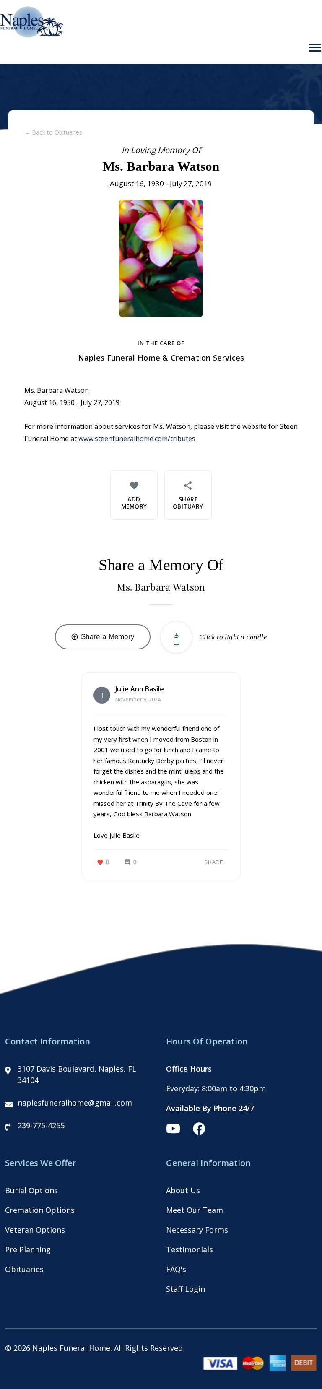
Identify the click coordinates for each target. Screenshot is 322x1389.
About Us (183, 1190)
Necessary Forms (197, 1230)
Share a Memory (103, 637)
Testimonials (189, 1249)
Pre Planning (28, 1249)
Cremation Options (40, 1210)
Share (213, 862)
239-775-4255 (41, 1125)
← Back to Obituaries (53, 132)
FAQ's (176, 1269)
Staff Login (185, 1289)
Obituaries (24, 1269)
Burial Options (31, 1190)
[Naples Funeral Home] (31, 35)
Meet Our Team (194, 1210)
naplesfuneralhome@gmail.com (75, 1103)
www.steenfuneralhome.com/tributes (136, 438)
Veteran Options (35, 1230)
